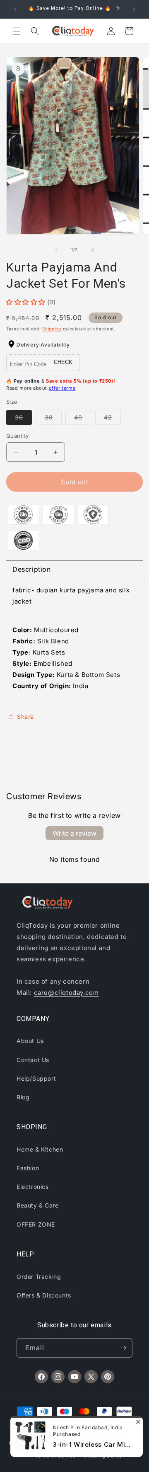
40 (82, 419)
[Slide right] (93, 250)
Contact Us (33, 1059)
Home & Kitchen (40, 1149)
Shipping (51, 328)
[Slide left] (56, 250)
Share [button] (25, 716)
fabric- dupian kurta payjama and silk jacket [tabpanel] (71, 638)
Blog (23, 1097)
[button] (16, 31)
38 (53, 419)
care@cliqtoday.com (66, 993)
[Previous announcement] (15, 9)
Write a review (74, 833)
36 (23, 419)
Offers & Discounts (44, 1295)
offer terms (62, 388)
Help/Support (36, 1078)
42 (112, 419)
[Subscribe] (123, 1348)
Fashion (28, 1167)
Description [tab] (31, 569)
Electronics (33, 1186)
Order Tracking (39, 1276)
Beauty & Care (38, 1205)
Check (63, 362)
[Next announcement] (134, 9)
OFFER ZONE (36, 1224)
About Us (30, 1040)
